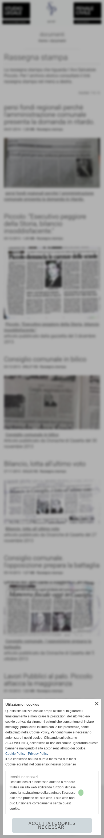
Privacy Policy (38, 754)
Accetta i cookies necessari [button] (52, 825)
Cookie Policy (15, 754)
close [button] (97, 703)
